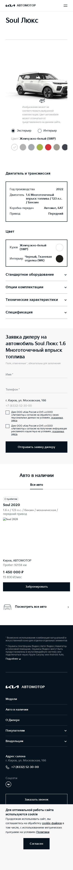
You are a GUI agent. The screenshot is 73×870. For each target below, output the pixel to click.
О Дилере (13, 720)
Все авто (36, 485)
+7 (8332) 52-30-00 (19, 406)
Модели (11, 699)
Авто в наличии (17, 709)
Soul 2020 (11, 505)
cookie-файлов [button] (52, 823)
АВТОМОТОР (26, 5)
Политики (42, 832)
